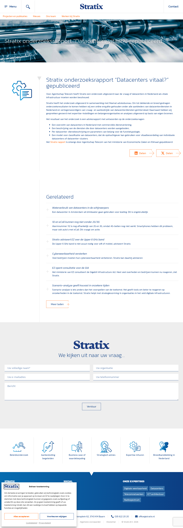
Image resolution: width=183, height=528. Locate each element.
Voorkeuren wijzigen (57, 516)
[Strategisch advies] (106, 447)
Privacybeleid (45, 522)
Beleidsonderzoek (19, 455)
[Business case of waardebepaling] (77, 447)
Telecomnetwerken (133, 494)
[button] (141, 153)
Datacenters (157, 488)
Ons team (51, 16)
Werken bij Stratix (71, 16)
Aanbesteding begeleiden (48, 456)
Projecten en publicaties (15, 16)
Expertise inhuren (135, 455)
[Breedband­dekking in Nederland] (164, 447)
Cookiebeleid (31, 522)
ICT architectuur (155, 494)
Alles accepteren (21, 516)
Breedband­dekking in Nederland (164, 456)
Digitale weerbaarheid (135, 488)
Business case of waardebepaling (77, 456)
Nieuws (36, 16)
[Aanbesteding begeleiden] (48, 447)
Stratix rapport (57, 142)
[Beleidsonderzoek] (19, 447)
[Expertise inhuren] (135, 447)
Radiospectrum (132, 500)
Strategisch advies (106, 455)
